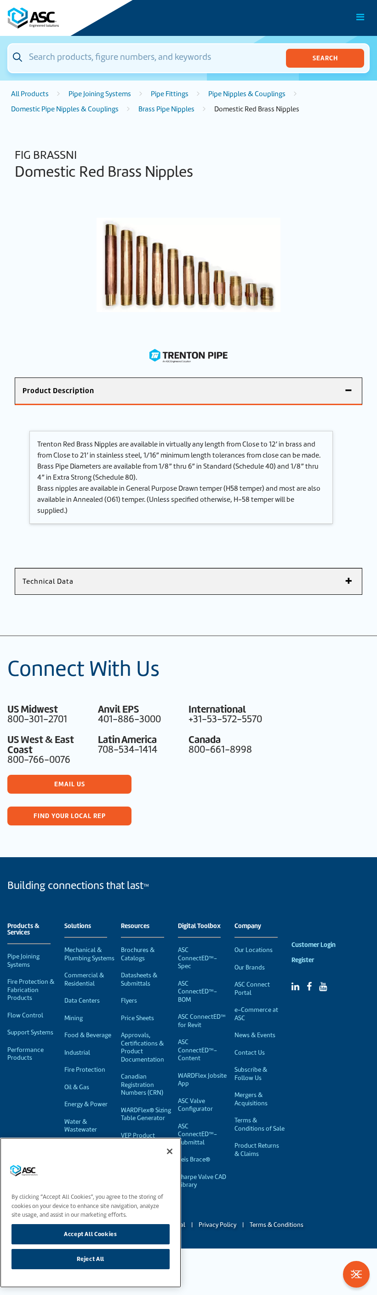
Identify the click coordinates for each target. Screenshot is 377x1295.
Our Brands (249, 967)
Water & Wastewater (80, 1126)
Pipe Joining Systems (100, 94)
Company (247, 926)
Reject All (91, 1259)
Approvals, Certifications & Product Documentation (142, 1047)
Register (302, 960)
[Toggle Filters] (356, 1274)
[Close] (170, 1151)
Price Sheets (137, 1018)
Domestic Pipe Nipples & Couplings (65, 109)
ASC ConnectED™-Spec (197, 958)
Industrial (77, 1053)
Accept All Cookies (90, 1234)
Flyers (129, 1001)
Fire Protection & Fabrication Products (30, 990)
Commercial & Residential (84, 979)
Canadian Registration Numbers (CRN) (142, 1085)
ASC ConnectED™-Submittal (197, 1134)
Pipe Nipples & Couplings (247, 94)
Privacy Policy (217, 1225)
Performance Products (25, 1054)
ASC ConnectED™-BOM (197, 992)
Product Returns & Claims (256, 1150)
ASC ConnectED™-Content (197, 1050)
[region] (90, 1213)
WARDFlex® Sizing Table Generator (146, 1114)
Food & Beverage (87, 1035)
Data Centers (82, 1001)
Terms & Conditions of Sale (259, 1124)
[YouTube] (323, 986)
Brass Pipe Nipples (166, 109)
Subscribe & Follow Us (250, 1074)
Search (325, 58)
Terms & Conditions (276, 1225)
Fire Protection (84, 1070)
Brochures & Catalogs (137, 954)
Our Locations (253, 950)
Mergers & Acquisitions (251, 1099)
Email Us (69, 784)
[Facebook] (309, 986)
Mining (73, 1018)
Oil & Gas (76, 1087)
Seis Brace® (194, 1159)
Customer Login (313, 945)
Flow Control (25, 1015)
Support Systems (30, 1032)
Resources (135, 926)
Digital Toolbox (199, 926)
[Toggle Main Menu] (360, 17)
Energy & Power (86, 1104)
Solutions (77, 926)
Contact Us (249, 1053)
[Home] (59, 18)
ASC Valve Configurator (195, 1105)
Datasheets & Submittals (139, 979)
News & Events (254, 1035)
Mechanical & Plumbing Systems (89, 954)
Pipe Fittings (169, 94)
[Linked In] (295, 986)
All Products (30, 94)
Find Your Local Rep (70, 816)
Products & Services (23, 929)
